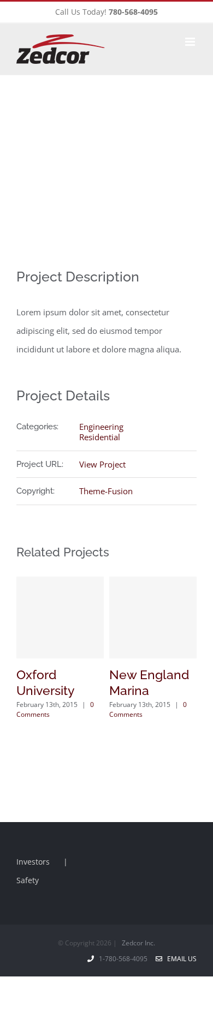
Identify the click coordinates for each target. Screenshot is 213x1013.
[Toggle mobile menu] (191, 41)
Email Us (180, 958)
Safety (27, 880)
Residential (99, 436)
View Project (102, 464)
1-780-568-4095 (125, 958)
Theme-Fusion (106, 490)
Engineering (101, 426)
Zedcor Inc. (138, 943)
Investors (33, 861)
